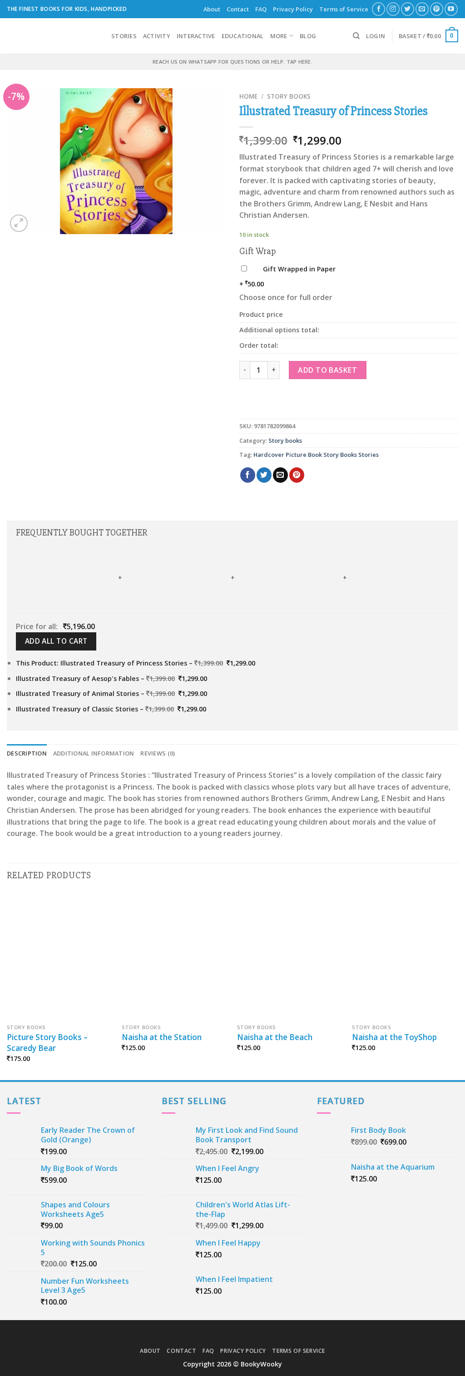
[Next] (458, 985)
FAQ (261, 9)
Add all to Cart (56, 641)
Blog (308, 36)
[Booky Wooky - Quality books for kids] (52, 35)
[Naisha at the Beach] (290, 956)
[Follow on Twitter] (407, 8)
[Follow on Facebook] (378, 8)
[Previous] (7, 985)
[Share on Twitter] (264, 475)
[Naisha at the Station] (175, 956)
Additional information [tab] (93, 753)
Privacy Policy (293, 9)
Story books (289, 96)
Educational (243, 36)
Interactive (196, 36)
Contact (238, 9)
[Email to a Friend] (280, 475)
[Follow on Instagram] (393, 8)
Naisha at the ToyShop (394, 1037)
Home (248, 96)
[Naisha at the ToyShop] (405, 956)
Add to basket (327, 370)
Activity (156, 36)
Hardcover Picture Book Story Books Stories (316, 454)
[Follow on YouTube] (451, 8)
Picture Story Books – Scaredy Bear (47, 1042)
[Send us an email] (422, 8)
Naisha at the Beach (274, 1037)
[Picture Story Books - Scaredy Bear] (60, 956)
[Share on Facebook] (247, 475)
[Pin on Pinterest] (296, 475)
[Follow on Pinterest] (436, 8)
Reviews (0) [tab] (157, 753)
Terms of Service (343, 9)
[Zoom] (19, 223)
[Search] (356, 36)
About (211, 9)
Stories (124, 36)
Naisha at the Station (162, 1037)
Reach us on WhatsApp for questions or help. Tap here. (232, 61)
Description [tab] (27, 753)
